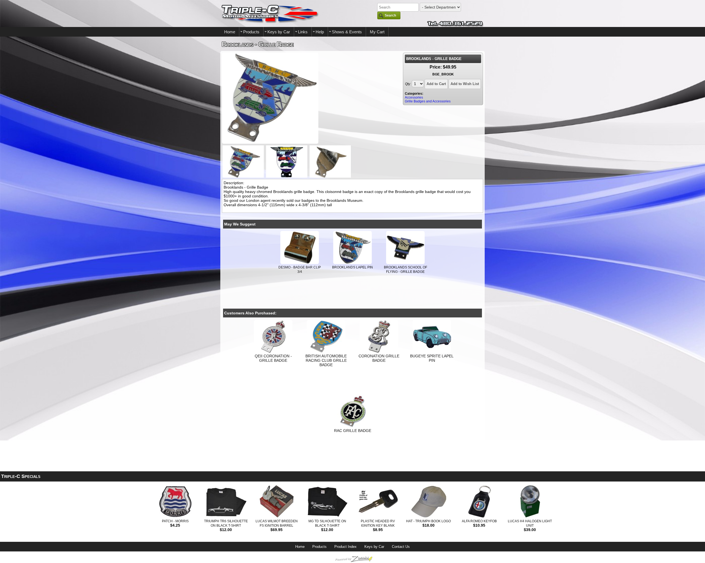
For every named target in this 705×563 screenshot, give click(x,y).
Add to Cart (436, 84)
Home (229, 31)
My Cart (377, 31)
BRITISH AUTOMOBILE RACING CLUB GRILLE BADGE (326, 360)
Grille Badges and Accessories (428, 101)
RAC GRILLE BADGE (352, 430)
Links (303, 31)
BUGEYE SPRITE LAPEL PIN (432, 358)
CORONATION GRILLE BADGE (379, 358)
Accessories (414, 97)
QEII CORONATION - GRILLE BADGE (273, 358)
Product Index (345, 547)
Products (251, 31)
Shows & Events (347, 31)
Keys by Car (278, 31)
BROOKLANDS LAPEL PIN (352, 267)
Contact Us (401, 547)
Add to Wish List (465, 84)
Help (320, 31)
